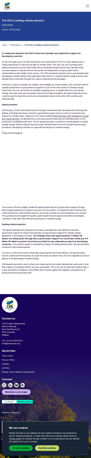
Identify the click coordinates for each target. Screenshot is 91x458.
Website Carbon (24, 402)
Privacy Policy (8, 360)
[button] (16, 392)
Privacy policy (15, 438)
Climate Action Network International (18, 372)
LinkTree (5, 368)
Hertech (15, 412)
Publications (15, 45)
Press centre (7, 356)
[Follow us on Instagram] (4, 385)
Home (4, 45)
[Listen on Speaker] (22, 385)
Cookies (5, 364)
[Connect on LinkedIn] (10, 385)
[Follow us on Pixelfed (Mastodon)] (16, 385)
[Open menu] (87, 6)
